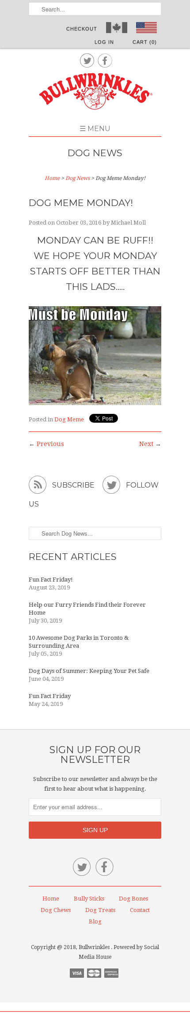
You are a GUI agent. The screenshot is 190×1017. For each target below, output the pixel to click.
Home (50, 898)
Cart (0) (145, 42)
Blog (95, 921)
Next (146, 443)
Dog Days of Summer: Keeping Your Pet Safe (89, 671)
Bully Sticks (89, 898)
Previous (50, 443)
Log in (104, 42)
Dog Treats (100, 910)
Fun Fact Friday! (51, 579)
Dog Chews (56, 910)
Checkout (81, 28)
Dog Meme (69, 419)
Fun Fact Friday (50, 696)
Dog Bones (133, 898)
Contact (140, 910)
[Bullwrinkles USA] (95, 92)
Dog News (95, 152)
